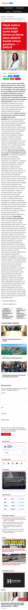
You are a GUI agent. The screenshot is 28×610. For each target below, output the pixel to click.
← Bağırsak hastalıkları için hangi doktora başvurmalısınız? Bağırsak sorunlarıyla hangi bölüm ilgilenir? (7, 313)
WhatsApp (6, 78)
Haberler (3, 16)
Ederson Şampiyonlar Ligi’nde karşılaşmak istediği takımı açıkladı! (13, 531)
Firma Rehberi (20, 8)
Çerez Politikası (17, 11)
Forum (8, 11)
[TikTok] (21, 463)
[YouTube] (17, 463)
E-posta (4, 413)
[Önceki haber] (20, 474)
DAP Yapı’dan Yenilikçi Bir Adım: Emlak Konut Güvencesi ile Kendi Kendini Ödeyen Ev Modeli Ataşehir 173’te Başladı (14, 519)
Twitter (10, 76)
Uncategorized (10, 16)
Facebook (16, 76)
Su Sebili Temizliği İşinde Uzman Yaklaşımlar (13, 529)
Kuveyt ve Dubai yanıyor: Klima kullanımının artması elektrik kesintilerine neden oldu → (21, 313)
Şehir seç (6, 449)
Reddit (12, 78)
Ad (2, 407)
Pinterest (18, 78)
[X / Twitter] (8, 463)
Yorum (3, 393)
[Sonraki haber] (23, 474)
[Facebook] (4, 463)
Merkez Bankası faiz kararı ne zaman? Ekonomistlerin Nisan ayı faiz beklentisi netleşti (12, 526)
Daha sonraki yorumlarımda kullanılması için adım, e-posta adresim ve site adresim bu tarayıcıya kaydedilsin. (13, 429)
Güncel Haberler (8, 8)
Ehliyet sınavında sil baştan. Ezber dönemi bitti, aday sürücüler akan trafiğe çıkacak (13, 523)
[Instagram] (12, 463)
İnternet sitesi (5, 419)
